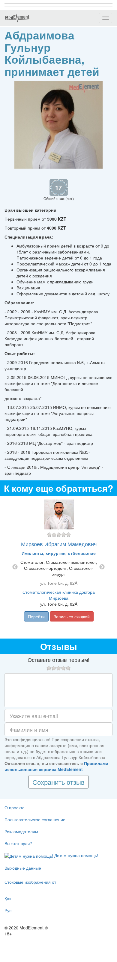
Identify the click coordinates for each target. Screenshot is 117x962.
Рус (7, 910)
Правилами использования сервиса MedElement (56, 766)
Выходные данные (22, 868)
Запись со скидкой (72, 616)
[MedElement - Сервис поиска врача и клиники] (17, 17)
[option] (58, 567)
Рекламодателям (21, 831)
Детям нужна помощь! (75, 855)
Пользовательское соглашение (34, 819)
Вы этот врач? (18, 843)
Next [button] (102, 567)
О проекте (14, 807)
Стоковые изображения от (30, 882)
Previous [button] (15, 567)
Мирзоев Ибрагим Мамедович (59, 544)
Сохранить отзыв (58, 782)
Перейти (36, 616)
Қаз (7, 898)
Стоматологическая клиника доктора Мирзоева (58, 595)
